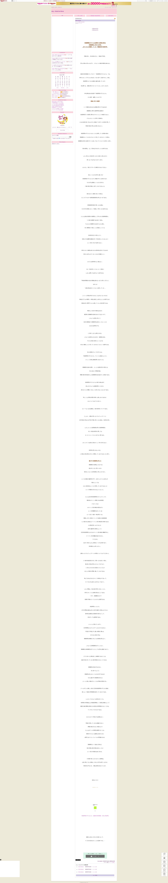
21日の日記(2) (81, 869)
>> (152, 0)
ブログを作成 (161, 0)
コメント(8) (94, 869)
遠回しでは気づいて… (56, 96)
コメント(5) (94, 871)
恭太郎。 (53, 54)
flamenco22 (54, 58)
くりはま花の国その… (56, 93)
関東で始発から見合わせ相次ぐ (57, 101)
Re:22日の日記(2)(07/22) (60, 65)
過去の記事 (164, 863)
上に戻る (164, 875)
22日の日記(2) (81, 866)
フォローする (164, 859)
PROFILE (60, 7)
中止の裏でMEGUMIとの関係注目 (58, 105)
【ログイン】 (114, 7)
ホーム (164, 855)
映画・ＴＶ (15, 0)
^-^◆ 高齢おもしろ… (56, 91)
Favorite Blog (62, 90)
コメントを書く (112, 862)
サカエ (53, 65)
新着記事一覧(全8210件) (95, 15)
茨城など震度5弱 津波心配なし (57, 106)
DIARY (56, 7)
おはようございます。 (62, 61)
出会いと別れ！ (55, 97)
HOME (52, 7)
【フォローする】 (108, 7)
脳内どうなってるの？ (56, 94)
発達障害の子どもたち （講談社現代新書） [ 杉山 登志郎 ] (95, 815)
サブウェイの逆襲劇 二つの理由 (57, 108)
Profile (62, 112)
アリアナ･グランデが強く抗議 (57, 109)
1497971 (113, 5)
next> (67, 87)
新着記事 (164, 871)
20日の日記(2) (81, 871)
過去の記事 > (110, 15)
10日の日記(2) (78, 20)
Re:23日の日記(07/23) (60, 54)
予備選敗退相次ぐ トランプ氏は (57, 102)
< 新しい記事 (79, 15)
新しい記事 (164, 867)
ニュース (80, 23)
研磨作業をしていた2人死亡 (57, 107)
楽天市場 (165, 0)
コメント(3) (94, 866)
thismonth (62, 87)
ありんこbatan (54, 61)
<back (58, 87)
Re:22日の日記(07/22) (61, 58)
